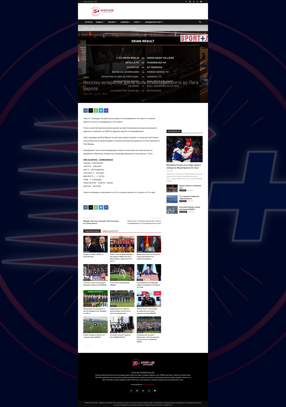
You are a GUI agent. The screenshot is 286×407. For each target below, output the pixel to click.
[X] (197, 1)
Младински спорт (153, 22)
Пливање (183, 201)
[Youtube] (201, 1)
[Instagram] (190, 1)
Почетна (89, 22)
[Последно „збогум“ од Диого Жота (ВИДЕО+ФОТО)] (122, 324)
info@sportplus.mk (149, 384)
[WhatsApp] (96, 110)
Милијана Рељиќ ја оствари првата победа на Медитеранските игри (183, 166)
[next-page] (88, 346)
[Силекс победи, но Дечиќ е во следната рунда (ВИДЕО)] (95, 324)
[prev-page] (84, 346)
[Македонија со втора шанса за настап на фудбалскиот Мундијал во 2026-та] (95, 298)
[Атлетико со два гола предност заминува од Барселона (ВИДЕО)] (95, 272)
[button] (200, 22)
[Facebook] (186, 1)
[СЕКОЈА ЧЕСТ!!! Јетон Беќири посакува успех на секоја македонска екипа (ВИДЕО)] (149, 298)
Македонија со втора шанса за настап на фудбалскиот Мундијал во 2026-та (94, 311)
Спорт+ (137, 22)
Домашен (183, 212)
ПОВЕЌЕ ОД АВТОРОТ (110, 231)
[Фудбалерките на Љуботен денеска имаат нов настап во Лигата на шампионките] (122, 298)
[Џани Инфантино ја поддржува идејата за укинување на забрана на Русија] (149, 272)
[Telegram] (101, 110)
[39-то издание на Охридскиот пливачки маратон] (172, 199)
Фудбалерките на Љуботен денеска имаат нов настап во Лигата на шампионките (120, 311)
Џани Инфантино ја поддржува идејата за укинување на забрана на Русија (148, 285)
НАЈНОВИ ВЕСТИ (174, 131)
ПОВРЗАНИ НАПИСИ (92, 231)
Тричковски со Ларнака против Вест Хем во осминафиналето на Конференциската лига (144, 222)
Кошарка (125, 22)
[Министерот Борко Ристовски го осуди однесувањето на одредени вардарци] (149, 244)
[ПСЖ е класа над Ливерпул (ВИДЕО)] (122, 272)
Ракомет (112, 22)
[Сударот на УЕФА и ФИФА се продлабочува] (95, 244)
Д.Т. (91, 94)
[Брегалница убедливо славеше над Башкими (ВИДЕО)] (172, 210)
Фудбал (99, 22)
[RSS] (193, 1)
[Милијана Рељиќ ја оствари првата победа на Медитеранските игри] (184, 149)
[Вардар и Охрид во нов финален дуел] (172, 188)
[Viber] (106, 110)
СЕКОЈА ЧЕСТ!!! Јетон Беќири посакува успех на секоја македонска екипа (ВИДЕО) (147, 311)
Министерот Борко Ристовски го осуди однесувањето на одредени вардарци (148, 257)
